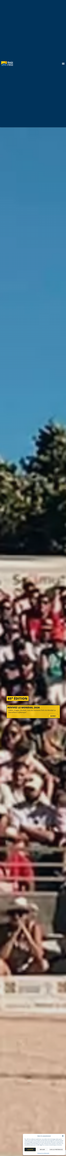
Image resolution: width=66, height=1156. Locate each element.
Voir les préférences (56, 1149)
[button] (63, 1136)
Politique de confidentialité (43, 1153)
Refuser (42, 1149)
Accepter (30, 1149)
